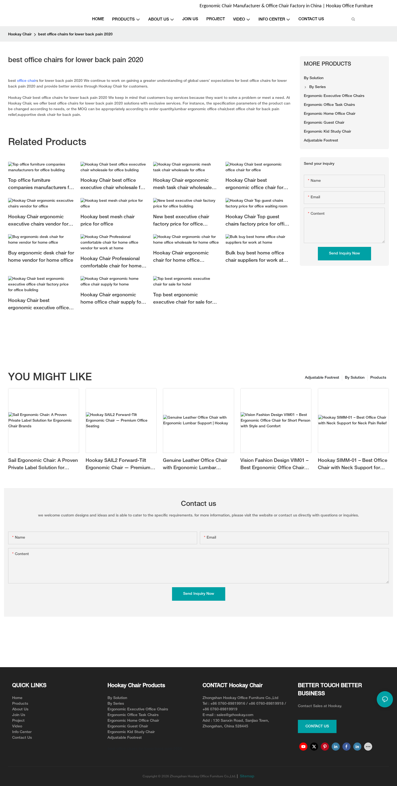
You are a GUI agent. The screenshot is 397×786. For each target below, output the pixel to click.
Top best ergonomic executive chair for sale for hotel (182, 299)
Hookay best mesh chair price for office (107, 221)
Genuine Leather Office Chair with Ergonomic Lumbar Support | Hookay (195, 465)
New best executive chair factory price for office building (181, 221)
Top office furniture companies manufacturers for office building (41, 185)
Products (378, 377)
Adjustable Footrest (322, 377)
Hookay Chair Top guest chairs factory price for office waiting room (258, 221)
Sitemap (246, 776)
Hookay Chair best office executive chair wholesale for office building (112, 185)
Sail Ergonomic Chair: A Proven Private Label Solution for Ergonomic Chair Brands (43, 465)
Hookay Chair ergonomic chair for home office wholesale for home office (182, 257)
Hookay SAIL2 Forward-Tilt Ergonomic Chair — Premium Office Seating (118, 465)
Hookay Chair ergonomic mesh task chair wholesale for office (182, 185)
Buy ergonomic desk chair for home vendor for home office (41, 257)
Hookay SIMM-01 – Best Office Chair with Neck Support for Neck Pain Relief (352, 465)
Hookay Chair (20, 34)
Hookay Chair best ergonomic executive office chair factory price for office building (39, 305)
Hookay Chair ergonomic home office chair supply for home (111, 299)
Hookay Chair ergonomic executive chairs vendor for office (38, 221)
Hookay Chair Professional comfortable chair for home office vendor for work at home (111, 263)
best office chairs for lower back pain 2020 (75, 34)
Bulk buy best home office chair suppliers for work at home (255, 257)
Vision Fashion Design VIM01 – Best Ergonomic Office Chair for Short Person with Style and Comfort (275, 465)
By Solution (355, 377)
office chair (26, 81)
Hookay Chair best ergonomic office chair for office (254, 185)
